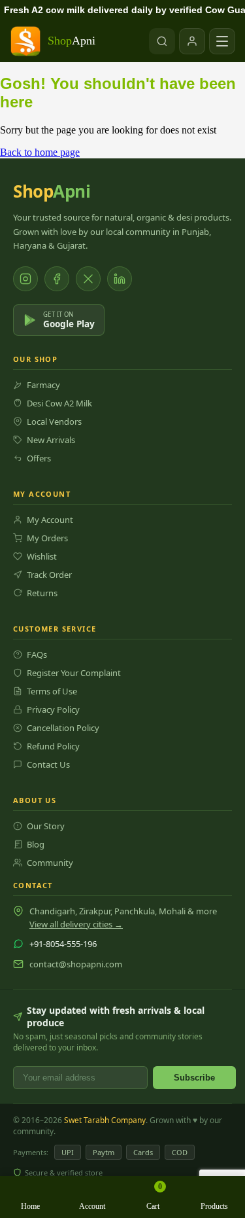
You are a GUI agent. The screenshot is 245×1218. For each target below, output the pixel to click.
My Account (50, 520)
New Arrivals (51, 440)
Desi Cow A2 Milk (59, 403)
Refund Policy (53, 746)
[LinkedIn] (119, 278)
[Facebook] (56, 278)
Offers (39, 458)
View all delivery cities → (76, 924)
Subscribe (194, 1078)
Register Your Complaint (74, 673)
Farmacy (43, 385)
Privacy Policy (53, 709)
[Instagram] (25, 278)
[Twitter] (88, 278)
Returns (42, 593)
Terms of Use (52, 691)
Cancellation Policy (63, 728)
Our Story (46, 826)
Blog (35, 844)
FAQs (37, 654)
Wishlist (42, 556)
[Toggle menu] (222, 41)
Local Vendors (54, 421)
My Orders (47, 538)
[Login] (192, 41)
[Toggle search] (162, 41)
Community (50, 863)
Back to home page (40, 152)
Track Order (49, 575)
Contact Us (48, 764)
